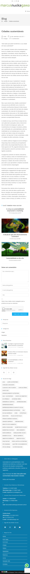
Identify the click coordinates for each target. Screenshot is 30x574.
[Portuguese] (4, 571)
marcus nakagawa (8, 427)
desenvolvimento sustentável (11, 393)
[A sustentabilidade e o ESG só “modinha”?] (4, 361)
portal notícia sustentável (19, 441)
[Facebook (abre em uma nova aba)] (12, 1)
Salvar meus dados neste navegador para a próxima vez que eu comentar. (13, 302)
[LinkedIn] (14, 372)
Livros (4, 558)
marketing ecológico (8, 430)
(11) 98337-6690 (16, 490)
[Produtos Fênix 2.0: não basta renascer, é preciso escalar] (4, 353)
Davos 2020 (6, 390)
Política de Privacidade (9, 479)
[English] (2, 571)
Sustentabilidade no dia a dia (15, 258)
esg (24, 410)
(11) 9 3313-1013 (14, 515)
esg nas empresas (7, 413)
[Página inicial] (2, 21)
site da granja (6, 447)
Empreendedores (21, 401)
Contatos (5, 564)
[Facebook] (4, 372)
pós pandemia (6, 444)
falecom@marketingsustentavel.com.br (16, 504)
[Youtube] (20, 527)
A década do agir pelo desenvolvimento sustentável (15, 235)
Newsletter (4, 335)
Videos (4, 548)
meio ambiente (21, 430)
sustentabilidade (17, 447)
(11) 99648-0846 (11, 498)
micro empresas (7, 433)
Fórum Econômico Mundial (10, 418)
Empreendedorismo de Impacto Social (13, 407)
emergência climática (8, 401)
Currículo (5, 542)
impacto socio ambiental (9, 424)
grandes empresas (8, 421)
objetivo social (20, 438)
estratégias (23, 413)
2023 (4, 382)
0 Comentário (20, 347)
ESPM (16, 413)
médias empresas (18, 435)
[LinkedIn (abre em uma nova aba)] (16, 1)
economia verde (16, 399)
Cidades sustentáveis (14, 21)
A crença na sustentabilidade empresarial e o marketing (15, 210)
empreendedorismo (8, 404)
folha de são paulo (16, 416)
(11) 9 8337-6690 (12, 488)
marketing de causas (21, 427)
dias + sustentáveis (8, 396)
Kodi (5, 36)
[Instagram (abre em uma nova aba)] (14, 1)
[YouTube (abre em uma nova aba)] (18, 1)
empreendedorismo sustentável (11, 410)
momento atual (7, 435)
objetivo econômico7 (8, 438)
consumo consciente (8, 385)
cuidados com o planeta (9, 387)
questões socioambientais (19, 444)
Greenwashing (19, 421)
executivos (6, 416)
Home (4, 536)
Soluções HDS (6, 561)
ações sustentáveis (12, 382)
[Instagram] (9, 372)
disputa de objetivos (21, 396)
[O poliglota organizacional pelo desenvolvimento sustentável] (4, 345)
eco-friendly (6, 399)
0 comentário (15, 38)
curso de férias (23, 387)
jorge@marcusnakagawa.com (14, 492)
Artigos (6, 38)
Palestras (5, 555)
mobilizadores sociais (20, 433)
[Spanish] (6, 571)
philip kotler (6, 441)
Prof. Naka (5, 539)
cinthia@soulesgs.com (13, 519)
